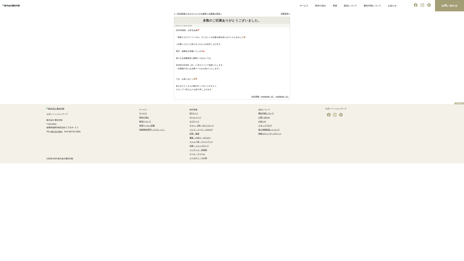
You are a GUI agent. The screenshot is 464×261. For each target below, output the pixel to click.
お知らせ (392, 5)
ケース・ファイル (197, 154)
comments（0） (268, 97)
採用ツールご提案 (147, 126)
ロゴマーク (194, 121)
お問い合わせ (449, 5)
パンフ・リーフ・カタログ (201, 130)
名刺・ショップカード (199, 146)
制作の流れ (320, 5)
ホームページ (195, 117)
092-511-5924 (56, 132)
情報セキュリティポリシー (270, 134)
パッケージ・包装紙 (198, 150)
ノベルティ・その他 (198, 158)
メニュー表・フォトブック (201, 142)
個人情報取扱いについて (269, 130)
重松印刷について (372, 5)
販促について (350, 5)
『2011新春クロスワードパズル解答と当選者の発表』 (198, 14)
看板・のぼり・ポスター (200, 138)
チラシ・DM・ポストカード (202, 126)
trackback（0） (282, 97)
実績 (335, 5)
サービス (304, 5)
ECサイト (194, 113)
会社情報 (255, 97)
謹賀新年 (285, 14)
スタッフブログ (265, 126)
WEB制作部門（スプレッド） (152, 130)
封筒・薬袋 (194, 134)
